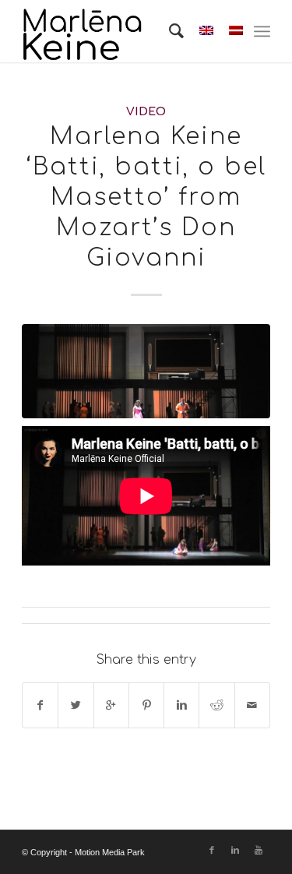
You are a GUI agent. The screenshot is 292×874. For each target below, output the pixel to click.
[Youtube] (258, 850)
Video (146, 111)
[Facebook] (211, 850)
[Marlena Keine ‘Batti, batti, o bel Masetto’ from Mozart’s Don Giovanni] (146, 371)
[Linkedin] (235, 850)
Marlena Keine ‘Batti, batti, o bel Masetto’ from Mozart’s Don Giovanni (146, 197)
